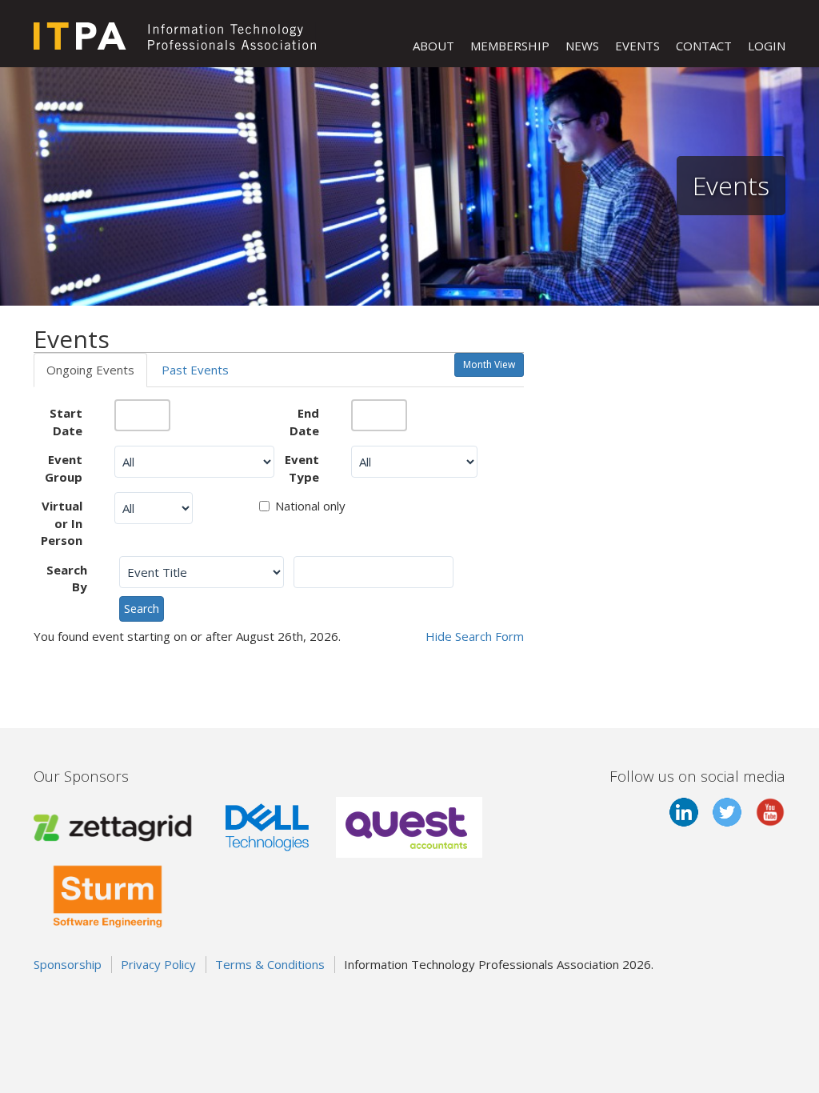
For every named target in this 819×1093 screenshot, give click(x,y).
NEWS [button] (582, 46)
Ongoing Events (90, 370)
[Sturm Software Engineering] (108, 893)
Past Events (195, 370)
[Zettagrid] (116, 826)
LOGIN (766, 46)
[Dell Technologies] (267, 826)
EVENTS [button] (637, 46)
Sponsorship (68, 964)
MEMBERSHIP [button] (509, 46)
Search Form (474, 636)
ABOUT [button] (433, 46)
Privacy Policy (158, 964)
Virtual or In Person (61, 523)
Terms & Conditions (270, 964)
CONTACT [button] (704, 46)
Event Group (63, 467)
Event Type (302, 467)
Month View (489, 364)
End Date (304, 421)
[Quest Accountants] (409, 826)
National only (310, 506)
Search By (66, 578)
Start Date (66, 421)
